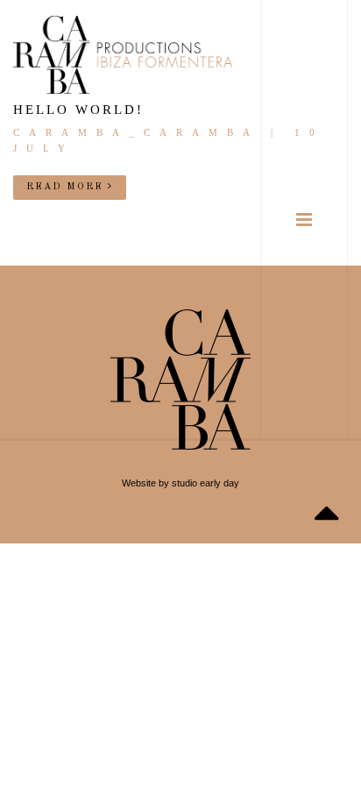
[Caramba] (122, 55)
